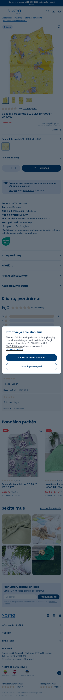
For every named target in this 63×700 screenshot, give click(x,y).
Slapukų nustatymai (31, 366)
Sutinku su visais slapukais (31, 357)
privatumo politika (14, 349)
